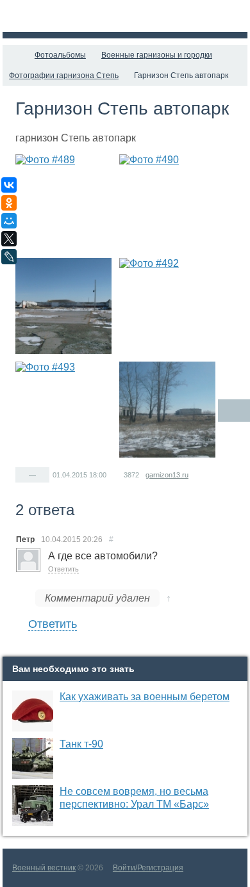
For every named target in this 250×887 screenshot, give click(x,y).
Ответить (63, 569)
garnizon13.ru (167, 475)
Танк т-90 (81, 744)
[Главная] (14, 55)
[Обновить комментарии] (234, 410)
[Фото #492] (167, 306)
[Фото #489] (63, 202)
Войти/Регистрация (148, 867)
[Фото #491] (63, 306)
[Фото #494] (167, 410)
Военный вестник (44, 867)
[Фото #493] (63, 410)
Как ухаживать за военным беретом (144, 696)
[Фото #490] (167, 202)
